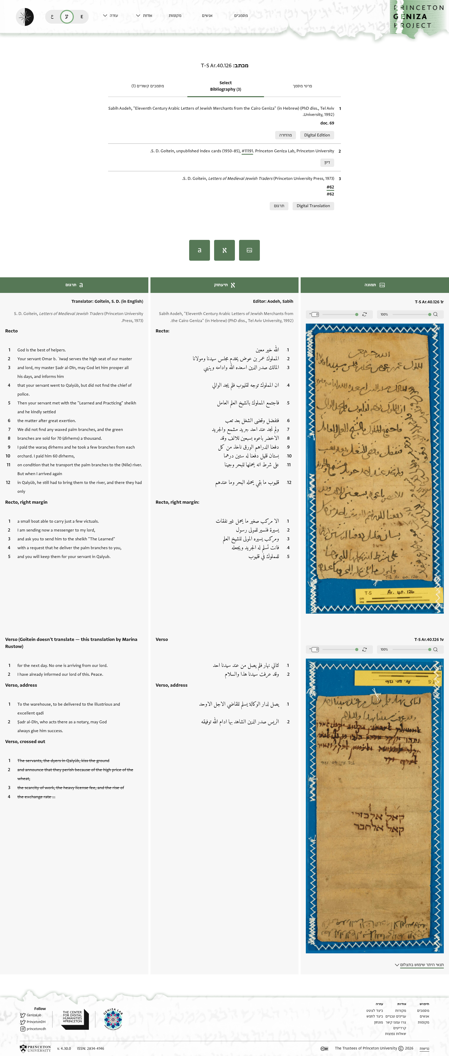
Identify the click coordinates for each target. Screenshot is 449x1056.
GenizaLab (34, 1015)
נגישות (424, 1048)
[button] (419, 19)
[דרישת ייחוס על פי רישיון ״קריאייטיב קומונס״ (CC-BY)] (324, 1049)
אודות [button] (147, 15)
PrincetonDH (36, 1022)
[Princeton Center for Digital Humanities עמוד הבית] (70, 1019)
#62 (330, 187)
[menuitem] (249, 18)
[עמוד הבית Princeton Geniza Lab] (109, 1019)
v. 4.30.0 (64, 1048)
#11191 (247, 151)
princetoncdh (36, 1029)
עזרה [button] (114, 15)
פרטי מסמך (302, 86)
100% (384, 314)
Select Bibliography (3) (225, 86)
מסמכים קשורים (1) (147, 86)
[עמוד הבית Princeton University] (35, 1048)
